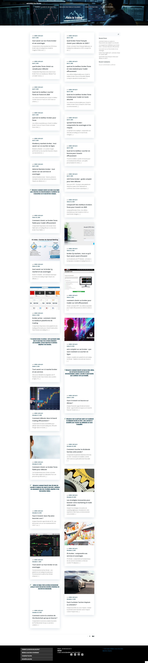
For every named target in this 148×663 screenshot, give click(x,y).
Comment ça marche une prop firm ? (46, 7)
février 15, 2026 (36, 266)
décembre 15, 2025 (71, 497)
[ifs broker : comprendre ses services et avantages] (79, 533)
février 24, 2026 (71, 202)
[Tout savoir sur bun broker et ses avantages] (45, 545)
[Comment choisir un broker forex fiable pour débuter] (45, 447)
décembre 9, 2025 (71, 550)
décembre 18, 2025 (71, 446)
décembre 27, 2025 (37, 415)
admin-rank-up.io (38, 36)
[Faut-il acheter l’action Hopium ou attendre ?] (79, 582)
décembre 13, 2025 (37, 513)
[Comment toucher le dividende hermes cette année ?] (79, 429)
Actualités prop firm (107, 7)
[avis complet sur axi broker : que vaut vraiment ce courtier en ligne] (79, 329)
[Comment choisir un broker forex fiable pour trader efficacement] (45, 200)
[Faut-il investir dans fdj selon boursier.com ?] (45, 496)
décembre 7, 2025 (36, 562)
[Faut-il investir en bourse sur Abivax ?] (79, 381)
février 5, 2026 (70, 297)
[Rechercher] (118, 34)
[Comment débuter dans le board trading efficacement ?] (45, 398)
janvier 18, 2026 (70, 346)
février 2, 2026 (35, 315)
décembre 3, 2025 (71, 599)
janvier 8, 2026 (36, 366)
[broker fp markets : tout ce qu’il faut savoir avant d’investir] (79, 234)
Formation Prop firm (91, 7)
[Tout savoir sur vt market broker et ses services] (45, 349)
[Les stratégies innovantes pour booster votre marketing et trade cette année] (79, 480)
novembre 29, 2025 (37, 612)
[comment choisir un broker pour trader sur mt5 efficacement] (79, 280)
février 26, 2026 (36, 217)
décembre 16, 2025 (37, 464)
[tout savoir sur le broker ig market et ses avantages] (45, 249)
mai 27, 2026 (35, 38)
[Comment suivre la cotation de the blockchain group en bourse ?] (45, 596)
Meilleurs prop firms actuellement (70, 7)
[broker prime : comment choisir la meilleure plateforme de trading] (45, 298)
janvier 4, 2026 (70, 397)
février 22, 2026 (71, 250)
